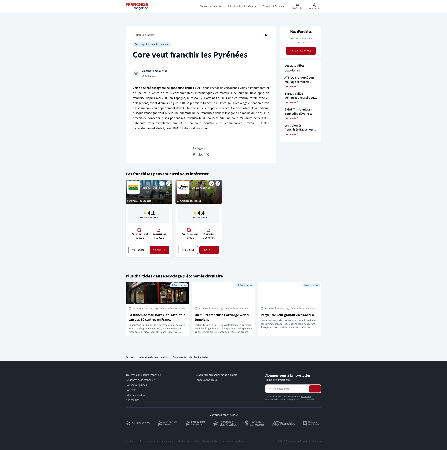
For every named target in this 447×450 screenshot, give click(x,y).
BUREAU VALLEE (152, 188)
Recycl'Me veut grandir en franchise (288, 315)
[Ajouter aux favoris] (161, 183)
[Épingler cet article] (266, 35)
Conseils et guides (136, 385)
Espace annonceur (206, 380)
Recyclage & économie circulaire (151, 44)
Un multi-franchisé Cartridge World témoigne (222, 317)
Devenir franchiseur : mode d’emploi (217, 375)
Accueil (130, 357)
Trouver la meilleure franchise (143, 375)
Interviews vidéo (135, 395)
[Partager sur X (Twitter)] (208, 154)
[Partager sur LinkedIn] (201, 154)
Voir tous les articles (300, 50)
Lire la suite (290, 86)
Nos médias (132, 400)
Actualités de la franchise (140, 380)
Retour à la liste (145, 35)
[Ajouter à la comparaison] (168, 183)
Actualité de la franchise (153, 357)
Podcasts (131, 390)
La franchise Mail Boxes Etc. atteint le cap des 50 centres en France (157, 317)
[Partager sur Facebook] (194, 154)
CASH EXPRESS (201, 188)
